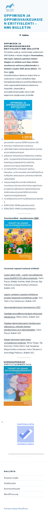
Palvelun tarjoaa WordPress (16, 508)
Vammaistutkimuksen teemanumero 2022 (22, 307)
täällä (11, 72)
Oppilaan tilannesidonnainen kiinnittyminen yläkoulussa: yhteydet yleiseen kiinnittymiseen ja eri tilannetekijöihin (22, 326)
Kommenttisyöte (12, 489)
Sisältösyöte (10, 483)
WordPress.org (11, 494)
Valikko (25, 35)
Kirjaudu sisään (11, 478)
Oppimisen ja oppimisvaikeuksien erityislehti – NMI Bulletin (23, 22)
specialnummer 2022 (29, 218)
